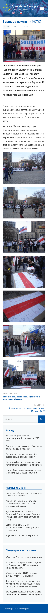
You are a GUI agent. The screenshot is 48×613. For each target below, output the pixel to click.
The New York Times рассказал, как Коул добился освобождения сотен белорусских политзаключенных (23, 584)
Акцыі (6, 27)
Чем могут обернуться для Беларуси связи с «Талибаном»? (24, 494)
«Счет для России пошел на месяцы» (24, 557)
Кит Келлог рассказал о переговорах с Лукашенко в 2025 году (22, 438)
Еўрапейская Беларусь (25, 6)
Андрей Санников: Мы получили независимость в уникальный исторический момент (21, 504)
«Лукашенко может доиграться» (22, 535)
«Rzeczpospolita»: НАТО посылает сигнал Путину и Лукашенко (22, 574)
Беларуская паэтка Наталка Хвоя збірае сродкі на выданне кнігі (22, 455)
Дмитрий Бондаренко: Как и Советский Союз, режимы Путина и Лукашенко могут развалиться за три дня (23, 515)
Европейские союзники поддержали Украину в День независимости (23, 471)
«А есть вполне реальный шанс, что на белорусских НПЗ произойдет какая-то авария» (23, 565)
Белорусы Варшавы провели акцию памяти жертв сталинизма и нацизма (24, 463)
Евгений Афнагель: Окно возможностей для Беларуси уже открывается (22, 527)
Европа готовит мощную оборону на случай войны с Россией (24, 447)
